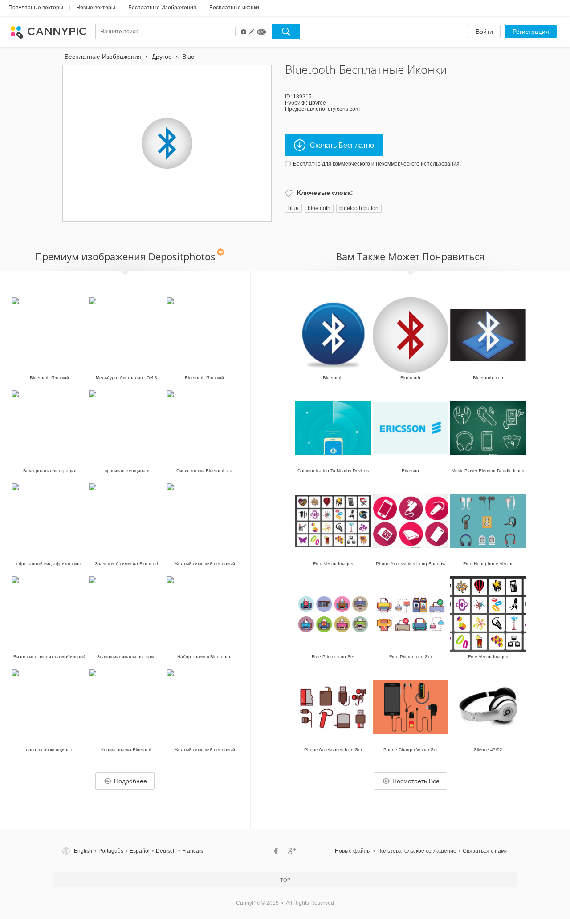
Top (285, 880)
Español (140, 851)
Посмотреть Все (416, 781)
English (83, 851)
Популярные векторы (35, 7)
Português (110, 851)
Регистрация (531, 31)
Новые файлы (353, 851)
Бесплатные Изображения (162, 7)
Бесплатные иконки (234, 7)
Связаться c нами (485, 851)
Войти (484, 31)
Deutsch (166, 851)
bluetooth (319, 208)
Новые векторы (95, 7)
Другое (317, 103)
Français (192, 851)
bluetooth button (359, 208)
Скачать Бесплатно (342, 145)
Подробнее (130, 781)
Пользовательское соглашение (416, 851)
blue (293, 208)
